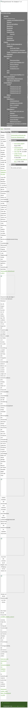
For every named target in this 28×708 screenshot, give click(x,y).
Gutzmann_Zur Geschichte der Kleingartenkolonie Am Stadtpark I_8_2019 (5, 665)
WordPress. (21, 706)
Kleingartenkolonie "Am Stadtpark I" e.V (11, 6)
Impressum (7, 702)
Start (2, 129)
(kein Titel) (16, 151)
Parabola (14, 706)
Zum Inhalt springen (6, 13)
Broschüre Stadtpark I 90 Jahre (3, 172)
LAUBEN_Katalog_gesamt (7, 617)
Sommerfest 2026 (18, 143)
